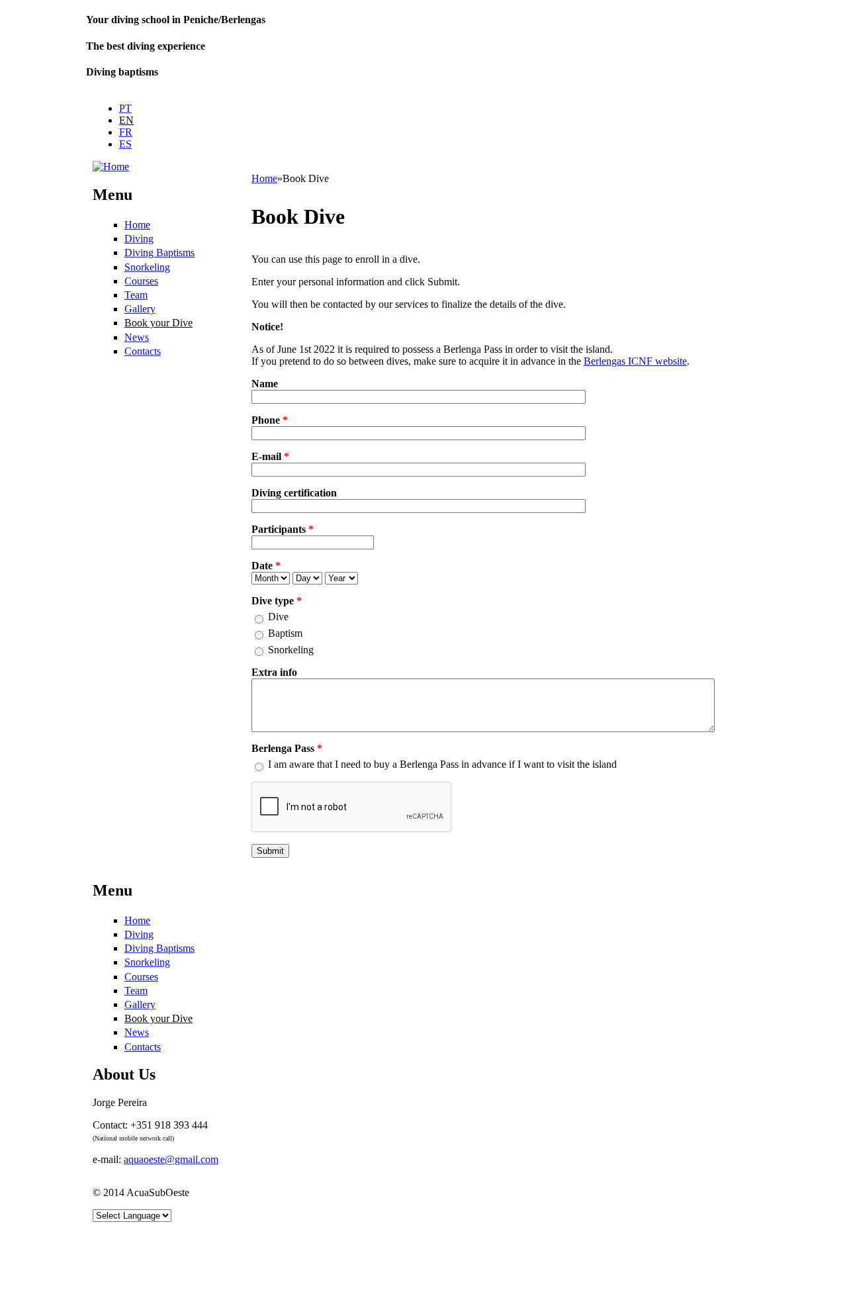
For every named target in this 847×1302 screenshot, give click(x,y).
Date (266, 565)
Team (136, 295)
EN (126, 120)
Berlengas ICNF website (635, 361)
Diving (139, 238)
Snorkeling (147, 267)
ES (125, 144)
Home (137, 224)
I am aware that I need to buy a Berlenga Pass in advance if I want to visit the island (442, 764)
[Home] (111, 166)
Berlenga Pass (286, 748)
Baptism (285, 633)
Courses (141, 281)
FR (125, 132)
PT (125, 108)
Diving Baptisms (159, 252)
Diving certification (294, 492)
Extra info (274, 672)
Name (264, 383)
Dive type (276, 600)
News (136, 337)
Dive (278, 616)
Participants (282, 529)
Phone (269, 420)
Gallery (140, 308)
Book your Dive (158, 322)
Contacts (142, 351)
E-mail (270, 456)
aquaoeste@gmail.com (171, 1159)
